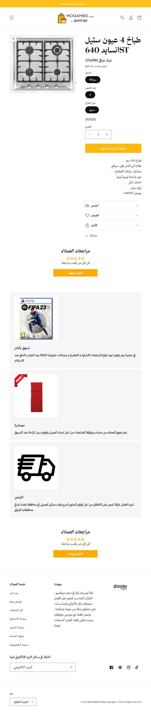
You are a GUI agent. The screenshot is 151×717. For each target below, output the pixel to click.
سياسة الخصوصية (19, 644)
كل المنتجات (16, 610)
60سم (92, 79)
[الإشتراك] (71, 667)
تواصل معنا (16, 601)
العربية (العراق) (21, 701)
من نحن (14, 593)
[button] (11, 17)
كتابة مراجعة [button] (76, 273)
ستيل (92, 109)
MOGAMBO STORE (97, 702)
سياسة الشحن (17, 627)
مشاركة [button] (93, 235)
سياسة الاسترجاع (18, 618)
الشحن (104, 65)
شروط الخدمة (17, 636)
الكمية (88, 126)
